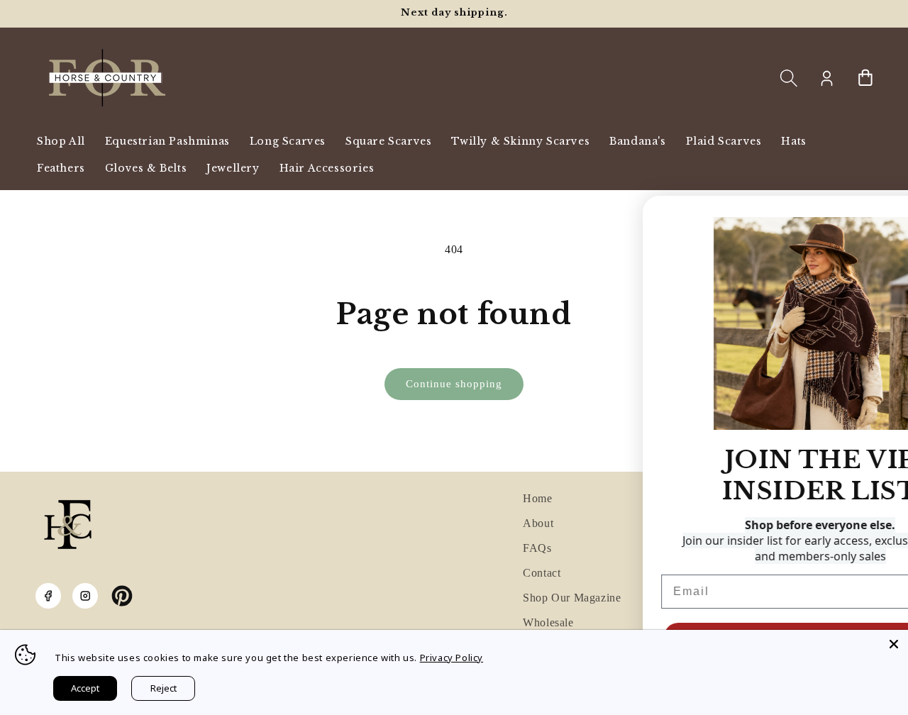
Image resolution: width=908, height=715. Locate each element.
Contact (541, 573)
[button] (788, 78)
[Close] (894, 644)
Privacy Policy (451, 657)
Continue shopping (454, 383)
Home (537, 498)
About (538, 523)
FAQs (537, 548)
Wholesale (548, 622)
